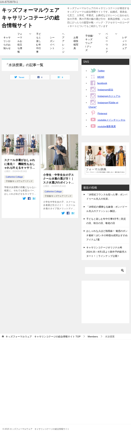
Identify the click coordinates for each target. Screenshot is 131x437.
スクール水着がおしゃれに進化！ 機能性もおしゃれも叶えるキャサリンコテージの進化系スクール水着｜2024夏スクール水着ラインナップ (20, 164)
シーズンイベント (52, 43)
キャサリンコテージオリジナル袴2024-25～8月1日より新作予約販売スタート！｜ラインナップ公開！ (106, 251)
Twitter (101, 70)
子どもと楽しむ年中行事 (38, 43)
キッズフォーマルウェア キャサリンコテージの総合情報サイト (33, 17)
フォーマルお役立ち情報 (19, 43)
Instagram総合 (105, 89)
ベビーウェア (107, 43)
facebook (102, 83)
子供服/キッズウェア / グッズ (89, 42)
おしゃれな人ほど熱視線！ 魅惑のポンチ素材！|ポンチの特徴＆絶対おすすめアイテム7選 (107, 235)
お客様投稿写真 (76, 43)
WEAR (100, 77)
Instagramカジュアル (109, 96)
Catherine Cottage (14, 177)
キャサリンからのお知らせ (7, 43)
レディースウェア (124, 43)
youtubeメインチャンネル (111, 120)
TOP (43, 336)
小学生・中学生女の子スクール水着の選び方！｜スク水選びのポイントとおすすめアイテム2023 (58, 178)
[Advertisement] (40, 109)
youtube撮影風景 (107, 126)
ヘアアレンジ (63, 43)
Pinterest (102, 113)
